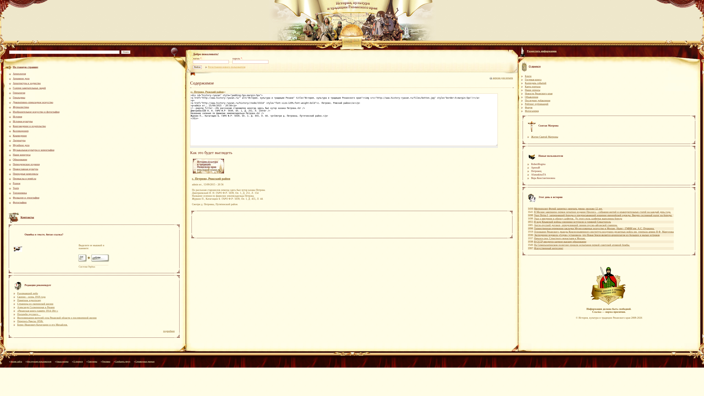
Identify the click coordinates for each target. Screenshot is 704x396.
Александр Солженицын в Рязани (36, 307)
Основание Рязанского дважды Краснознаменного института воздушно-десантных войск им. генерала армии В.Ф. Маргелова (604, 231)
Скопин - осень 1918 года (31, 297)
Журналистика (21, 107)
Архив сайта (16, 361)
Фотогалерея (532, 111)
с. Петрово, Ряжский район (207, 92)
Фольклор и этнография (26, 197)
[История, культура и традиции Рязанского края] (208, 173)
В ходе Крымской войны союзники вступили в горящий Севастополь (572, 222)
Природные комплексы (25, 174)
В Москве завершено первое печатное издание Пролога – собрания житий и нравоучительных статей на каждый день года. (602, 212)
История (17, 116)
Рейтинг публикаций (536, 104)
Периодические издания (26, 164)
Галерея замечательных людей (29, 88)
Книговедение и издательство (29, 126)
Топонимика (20, 193)
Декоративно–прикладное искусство (33, 102)
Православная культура (25, 169)
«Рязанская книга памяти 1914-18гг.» (37, 310)
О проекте (78, 361)
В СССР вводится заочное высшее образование (560, 241)
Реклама (106, 361)
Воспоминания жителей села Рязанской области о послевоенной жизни (57, 317)
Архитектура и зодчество (27, 83)
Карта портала (532, 86)
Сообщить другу (122, 361)
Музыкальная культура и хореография (33, 150)
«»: (208, 92)
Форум (528, 107)
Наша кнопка (62, 361)
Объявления (531, 97)
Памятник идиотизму (29, 300)
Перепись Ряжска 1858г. (30, 321)
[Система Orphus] (94, 261)
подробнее (169, 331)
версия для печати (502, 78)
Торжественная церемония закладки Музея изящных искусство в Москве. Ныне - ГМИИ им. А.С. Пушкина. (594, 228)
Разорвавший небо (27, 293)
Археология (19, 73)
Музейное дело (21, 145)
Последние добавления (537, 100)
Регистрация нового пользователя (226, 67)
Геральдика (19, 97)
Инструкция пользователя (39, 361)
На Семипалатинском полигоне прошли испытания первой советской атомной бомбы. (582, 245)
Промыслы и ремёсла (24, 178)
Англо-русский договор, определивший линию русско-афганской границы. (576, 225)
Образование (20, 159)
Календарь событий (535, 83)
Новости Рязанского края (538, 93)
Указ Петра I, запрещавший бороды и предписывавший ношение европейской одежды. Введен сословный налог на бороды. (603, 215)
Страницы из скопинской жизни (35, 303)
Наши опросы (532, 90)
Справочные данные (145, 361)
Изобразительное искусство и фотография (36, 112)
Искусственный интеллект (548, 248)
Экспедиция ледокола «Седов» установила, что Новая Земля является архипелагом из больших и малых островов (597, 235)
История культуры (23, 121)
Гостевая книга (533, 79)
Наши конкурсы (21, 154)
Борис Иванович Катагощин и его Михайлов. (42, 324)
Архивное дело (21, 78)
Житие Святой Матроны (544, 136)
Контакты (27, 217)
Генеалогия (19, 92)
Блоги (528, 76)
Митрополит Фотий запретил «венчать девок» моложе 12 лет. (568, 208)
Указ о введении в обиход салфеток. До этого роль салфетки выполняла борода (578, 218)
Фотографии (20, 202)
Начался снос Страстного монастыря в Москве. (560, 238)
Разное (16, 183)
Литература (19, 140)
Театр (16, 188)
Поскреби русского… (29, 314)
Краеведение (20, 135)
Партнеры (92, 361)
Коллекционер (21, 131)
